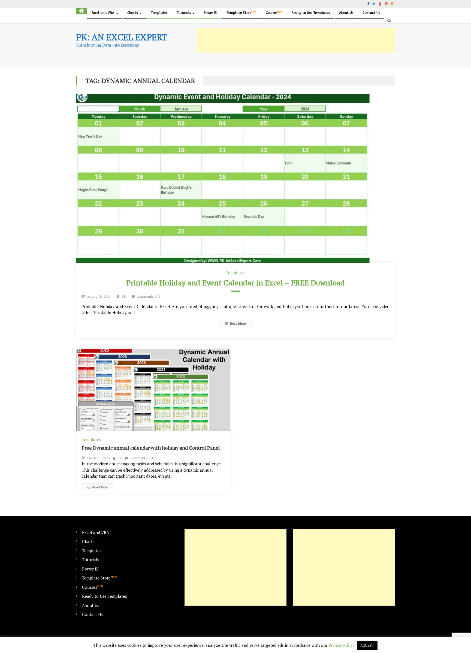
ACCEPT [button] (367, 645)
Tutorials (184, 13)
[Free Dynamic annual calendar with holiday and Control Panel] (153, 390)
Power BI (210, 13)
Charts (132, 13)
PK (124, 296)
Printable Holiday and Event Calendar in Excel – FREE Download (235, 282)
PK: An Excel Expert (121, 37)
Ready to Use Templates (311, 13)
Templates (159, 13)
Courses (274, 12)
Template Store (241, 12)
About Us (346, 13)
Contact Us (371, 13)
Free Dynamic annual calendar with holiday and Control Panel (151, 447)
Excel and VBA (103, 13)
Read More (237, 323)
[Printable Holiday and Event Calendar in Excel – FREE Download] (235, 178)
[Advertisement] (296, 40)
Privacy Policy (341, 645)
